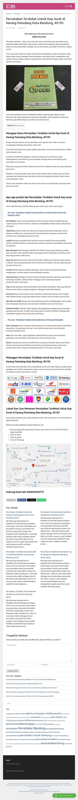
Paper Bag (43, 783)
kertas (63, 720)
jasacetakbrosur (66, 713)
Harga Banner (39, 785)
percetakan (12, 728)
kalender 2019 (42, 720)
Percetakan (17, 13)
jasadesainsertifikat (46, 717)
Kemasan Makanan (12, 783)
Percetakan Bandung (31, 728)
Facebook (22, 500)
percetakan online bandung (27, 739)
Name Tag (38, 783)
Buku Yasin (30, 786)
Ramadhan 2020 (28, 743)
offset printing (48, 724)
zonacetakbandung (52, 743)
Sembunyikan (19, 125)
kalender (33, 720)
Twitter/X (32, 500)
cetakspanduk (10, 714)
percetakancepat (12, 732)
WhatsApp (42, 500)
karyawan (59, 720)
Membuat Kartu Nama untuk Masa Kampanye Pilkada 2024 (24, 683)
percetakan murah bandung (35, 735)
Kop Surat (54, 783)
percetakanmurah (13, 735)
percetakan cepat (26, 732)
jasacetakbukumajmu (11, 717)
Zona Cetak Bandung (43, 789)
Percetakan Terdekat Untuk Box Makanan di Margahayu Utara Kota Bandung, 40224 (20, 515)
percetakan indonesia (53, 732)
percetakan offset (12, 739)
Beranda (8, 13)
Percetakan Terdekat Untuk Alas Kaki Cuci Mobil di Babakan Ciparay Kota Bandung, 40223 (21, 555)
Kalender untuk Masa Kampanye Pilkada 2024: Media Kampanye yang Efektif (30, 696)
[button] (64, 796)
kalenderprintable (51, 720)
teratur (38, 743)
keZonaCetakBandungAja (20, 723)
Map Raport (36, 786)
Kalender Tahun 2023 (45, 786)
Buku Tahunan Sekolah (29, 783)
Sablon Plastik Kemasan (65, 785)
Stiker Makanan (55, 785)
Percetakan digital (40, 732)
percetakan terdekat (64, 739)
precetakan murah (10, 743)
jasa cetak (46, 713)
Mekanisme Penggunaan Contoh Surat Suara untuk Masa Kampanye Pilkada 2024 (31, 688)
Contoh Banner (31, 785)
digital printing (33, 713)
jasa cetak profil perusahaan (24, 717)
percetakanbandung (55, 728)
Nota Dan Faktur (23, 785)
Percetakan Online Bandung (15, 771)
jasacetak (56, 713)
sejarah (34, 743)
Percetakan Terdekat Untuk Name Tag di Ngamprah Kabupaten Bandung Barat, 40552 (56, 555)
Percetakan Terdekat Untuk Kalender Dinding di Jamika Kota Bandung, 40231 (21, 594)
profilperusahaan (20, 743)
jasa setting (25, 720)
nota (36, 724)
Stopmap (49, 783)
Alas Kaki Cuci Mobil (61, 783)
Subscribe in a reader (13, 764)
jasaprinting (16, 720)
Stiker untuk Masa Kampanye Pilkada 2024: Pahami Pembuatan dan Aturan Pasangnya (32, 692)
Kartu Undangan (15, 785)
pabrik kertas (57, 724)
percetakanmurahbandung (59, 735)
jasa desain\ (57, 717)
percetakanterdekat (46, 739)
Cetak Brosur (21, 783)
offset (40, 724)
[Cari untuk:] (39, 703)
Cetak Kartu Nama (47, 785)
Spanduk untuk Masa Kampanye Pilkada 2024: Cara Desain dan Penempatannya (31, 679)
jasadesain (36, 717)
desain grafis (20, 714)
